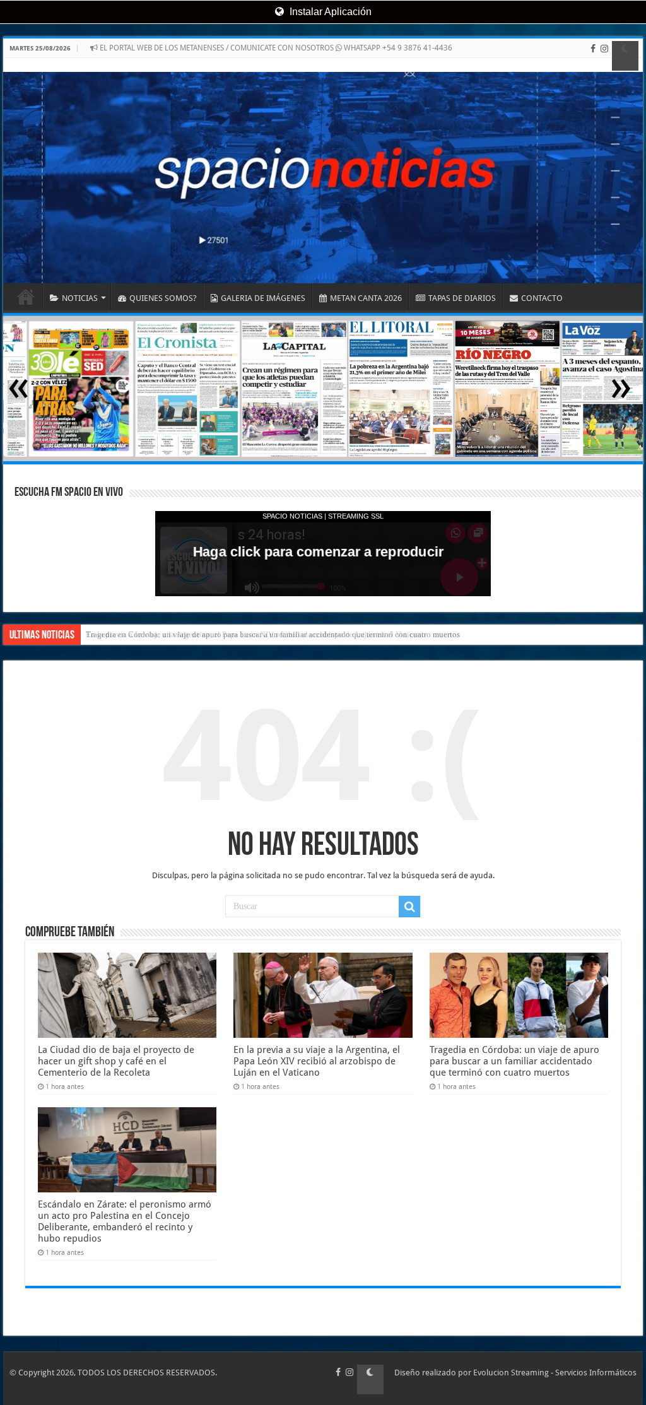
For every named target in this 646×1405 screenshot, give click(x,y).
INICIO (25, 296)
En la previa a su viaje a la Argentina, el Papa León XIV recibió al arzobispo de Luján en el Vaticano (256, 634)
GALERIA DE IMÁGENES (263, 298)
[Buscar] (409, 906)
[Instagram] (604, 56)
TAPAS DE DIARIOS (462, 298)
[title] (625, 56)
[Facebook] (593, 56)
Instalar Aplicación (329, 11)
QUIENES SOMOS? (163, 298)
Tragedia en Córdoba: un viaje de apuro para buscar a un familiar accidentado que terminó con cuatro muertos (514, 1061)
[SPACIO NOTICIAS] (323, 170)
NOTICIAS (80, 298)
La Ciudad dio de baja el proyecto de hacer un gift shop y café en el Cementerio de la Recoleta (116, 1061)
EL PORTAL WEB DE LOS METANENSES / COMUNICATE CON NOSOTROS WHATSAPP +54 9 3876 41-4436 (275, 48)
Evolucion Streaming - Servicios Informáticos (555, 1372)
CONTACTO (542, 298)
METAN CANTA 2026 (366, 298)
